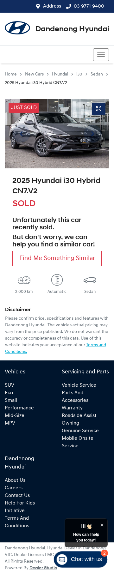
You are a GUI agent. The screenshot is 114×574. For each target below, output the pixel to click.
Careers (13, 488)
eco (9, 393)
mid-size (14, 415)
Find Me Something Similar (57, 258)
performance (19, 408)
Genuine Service (80, 430)
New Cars (34, 74)
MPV (10, 423)
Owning (70, 423)
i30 (79, 74)
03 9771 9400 (89, 6)
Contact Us (17, 495)
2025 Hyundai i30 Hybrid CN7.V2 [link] (36, 83)
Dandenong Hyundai (72, 29)
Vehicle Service (79, 385)
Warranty (72, 408)
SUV (9, 385)
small (11, 400)
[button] (101, 54)
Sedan (97, 74)
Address (52, 6)
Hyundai (60, 74)
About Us (15, 480)
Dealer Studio (43, 568)
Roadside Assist (79, 415)
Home (11, 74)
